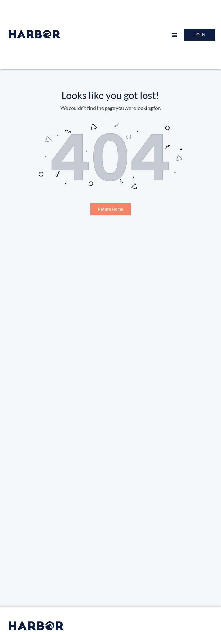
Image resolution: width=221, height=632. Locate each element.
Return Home (110, 209)
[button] (174, 35)
